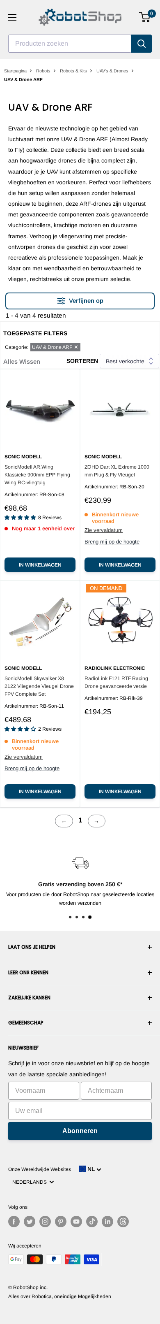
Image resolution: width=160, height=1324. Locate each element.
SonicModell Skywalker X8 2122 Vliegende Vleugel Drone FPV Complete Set (39, 686)
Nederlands (30, 1182)
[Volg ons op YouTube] (76, 1221)
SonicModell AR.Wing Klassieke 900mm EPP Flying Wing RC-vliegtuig (37, 474)
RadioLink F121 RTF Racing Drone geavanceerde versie (116, 682)
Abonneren (80, 1130)
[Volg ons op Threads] (123, 1221)
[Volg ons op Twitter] (29, 1221)
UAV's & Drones (112, 70)
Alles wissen (21, 361)
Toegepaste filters (35, 333)
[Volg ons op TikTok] (92, 1221)
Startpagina (15, 70)
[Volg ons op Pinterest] (60, 1221)
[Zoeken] (141, 44)
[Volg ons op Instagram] (45, 1221)
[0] (145, 17)
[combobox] (69, 44)
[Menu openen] (12, 17)
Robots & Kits (73, 70)
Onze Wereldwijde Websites (39, 1169)
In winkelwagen (40, 565)
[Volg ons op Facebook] (14, 1221)
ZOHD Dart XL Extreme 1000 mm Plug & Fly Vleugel (117, 471)
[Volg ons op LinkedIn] (107, 1221)
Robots (43, 70)
